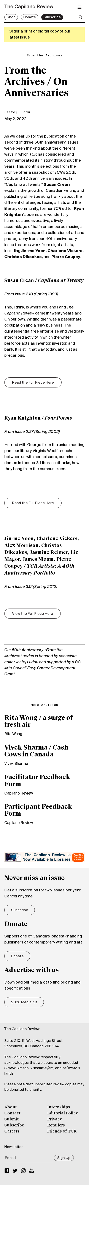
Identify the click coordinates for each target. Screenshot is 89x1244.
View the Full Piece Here (32, 614)
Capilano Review (18, 794)
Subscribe (52, 17)
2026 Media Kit (24, 1002)
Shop (11, 17)
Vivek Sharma (16, 764)
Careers (11, 1131)
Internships (58, 1107)
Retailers (56, 1125)
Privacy (54, 1119)
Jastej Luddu (17, 112)
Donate (29, 17)
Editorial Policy (62, 1113)
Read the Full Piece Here (33, 383)
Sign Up (63, 1158)
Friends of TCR (61, 1131)
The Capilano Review (22, 1029)
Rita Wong (13, 734)
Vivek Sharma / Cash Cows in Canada (36, 751)
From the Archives (44, 55)
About (10, 1107)
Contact (12, 1113)
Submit (11, 1119)
